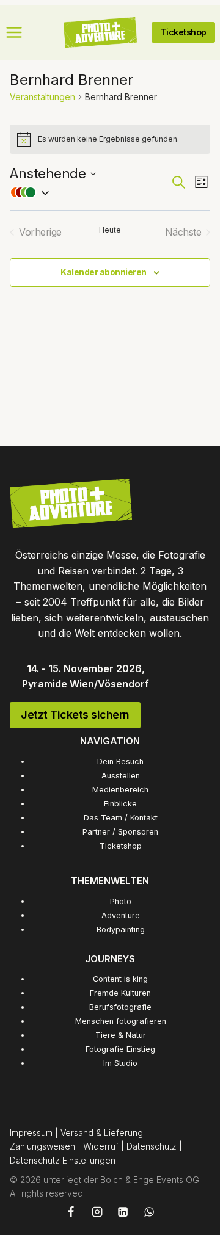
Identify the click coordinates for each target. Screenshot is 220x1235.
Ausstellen (120, 775)
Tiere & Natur (120, 1035)
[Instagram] (97, 1212)
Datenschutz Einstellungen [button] (63, 1160)
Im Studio (120, 1063)
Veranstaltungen (42, 97)
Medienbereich (120, 789)
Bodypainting (121, 929)
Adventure (120, 915)
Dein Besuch (120, 761)
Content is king (120, 978)
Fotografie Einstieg (120, 1049)
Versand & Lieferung (102, 1133)
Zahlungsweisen (42, 1146)
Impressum (31, 1133)
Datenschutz (152, 1146)
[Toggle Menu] (14, 32)
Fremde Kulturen (120, 993)
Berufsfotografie (120, 1007)
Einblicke (120, 803)
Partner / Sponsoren (120, 831)
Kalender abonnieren (104, 272)
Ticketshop (121, 845)
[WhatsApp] (149, 1212)
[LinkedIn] (123, 1212)
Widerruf (101, 1146)
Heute (110, 229)
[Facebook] (71, 1212)
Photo (120, 901)
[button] (90, 192)
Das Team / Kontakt (121, 817)
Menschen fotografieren (120, 1021)
